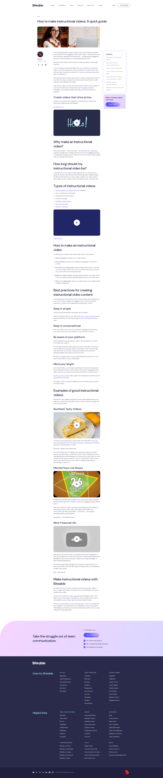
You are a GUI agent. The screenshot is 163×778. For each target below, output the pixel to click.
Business (87, 682)
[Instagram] (53, 772)
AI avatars (63, 737)
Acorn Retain (113, 694)
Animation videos (89, 718)
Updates (87, 700)
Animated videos (89, 721)
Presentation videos (90, 730)
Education (63, 688)
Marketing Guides (114, 727)
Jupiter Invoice (113, 682)
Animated (87, 676)
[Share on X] (42, 64)
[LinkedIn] (46, 772)
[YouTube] (33, 772)
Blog (110, 715)
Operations (63, 685)
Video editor (63, 718)
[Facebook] (37, 772)
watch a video (84, 72)
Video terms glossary (115, 730)
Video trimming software (92, 755)
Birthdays (87, 679)
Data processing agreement (117, 755)
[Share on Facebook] (38, 64)
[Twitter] (40, 772)
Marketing (63, 676)
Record (62, 721)
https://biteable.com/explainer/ (65, 190)
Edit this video (57, 238)
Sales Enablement (65, 679)
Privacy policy (113, 752)
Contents (109, 54)
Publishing (63, 730)
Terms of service (114, 749)
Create (53, 5)
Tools (72, 5)
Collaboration (64, 727)
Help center (112, 721)
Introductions (88, 691)
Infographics (88, 688)
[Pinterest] (49, 772)
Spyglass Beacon (114, 700)
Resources (91, 5)
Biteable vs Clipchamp (66, 749)
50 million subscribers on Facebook (82, 443)
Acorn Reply (113, 691)
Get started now (58, 107)
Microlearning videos (62, 204)
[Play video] (77, 123)
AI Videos (87, 733)
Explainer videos (89, 727)
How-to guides (113, 724)
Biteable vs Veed (65, 758)
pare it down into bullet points (90, 316)
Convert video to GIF (90, 749)
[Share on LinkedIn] (45, 64)
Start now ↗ (113, 104)
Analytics (62, 733)
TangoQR (112, 676)
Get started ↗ (91, 635)
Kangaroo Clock (114, 697)
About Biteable (113, 746)
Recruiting (63, 691)
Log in (114, 5)
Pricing (100, 5)
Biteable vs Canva (65, 746)
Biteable (85, 88)
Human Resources (65, 682)
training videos (66, 201)
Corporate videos (89, 724)
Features (80, 5)
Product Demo (113, 718)
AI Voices (87, 737)
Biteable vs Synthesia (66, 755)
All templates (88, 703)
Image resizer (88, 746)
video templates (75, 596)
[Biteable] (38, 5)
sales (92, 151)
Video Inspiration (114, 737)
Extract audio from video (92, 752)
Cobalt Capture (114, 688)
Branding (62, 715)
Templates (63, 5)
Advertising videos (90, 715)
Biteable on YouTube (115, 733)
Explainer (87, 685)
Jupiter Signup (113, 685)
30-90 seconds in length (61, 376)
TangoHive (112, 679)
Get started (124, 5)
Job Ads (87, 694)
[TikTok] (43, 772)
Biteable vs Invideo (65, 752)
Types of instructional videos (114, 68)
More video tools (89, 758)
